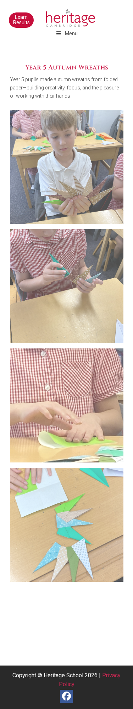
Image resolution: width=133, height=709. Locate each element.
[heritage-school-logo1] (55, 14)
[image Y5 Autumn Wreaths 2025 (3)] (69, 408)
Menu (71, 33)
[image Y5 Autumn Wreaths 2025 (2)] (69, 288)
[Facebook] (66, 696)
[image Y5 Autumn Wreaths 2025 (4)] (69, 527)
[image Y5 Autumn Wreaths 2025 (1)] (69, 169)
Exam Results (21, 19)
